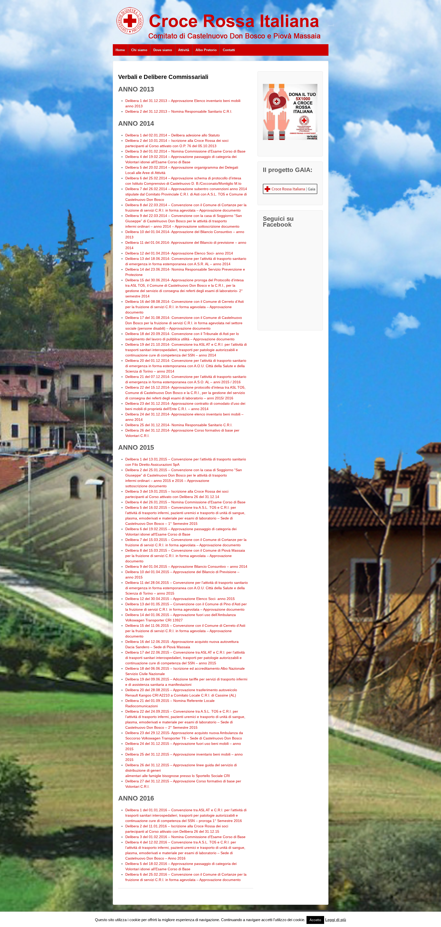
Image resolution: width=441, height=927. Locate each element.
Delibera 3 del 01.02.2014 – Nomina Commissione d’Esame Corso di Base (185, 151)
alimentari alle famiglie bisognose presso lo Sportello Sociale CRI (177, 776)
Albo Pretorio (206, 50)
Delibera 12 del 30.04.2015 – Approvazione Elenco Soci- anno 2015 (180, 599)
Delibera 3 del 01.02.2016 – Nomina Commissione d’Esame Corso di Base (185, 837)
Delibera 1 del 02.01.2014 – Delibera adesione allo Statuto (172, 135)
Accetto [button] (315, 920)
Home (120, 50)
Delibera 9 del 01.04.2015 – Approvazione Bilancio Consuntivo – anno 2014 (186, 566)
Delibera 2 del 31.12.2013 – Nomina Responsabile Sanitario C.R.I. (178, 111)
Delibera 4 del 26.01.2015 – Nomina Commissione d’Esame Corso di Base (185, 502)
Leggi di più (335, 920)
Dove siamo (162, 50)
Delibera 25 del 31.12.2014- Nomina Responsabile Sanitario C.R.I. (178, 425)
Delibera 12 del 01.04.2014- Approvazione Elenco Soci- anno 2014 (179, 253)
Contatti (229, 50)
